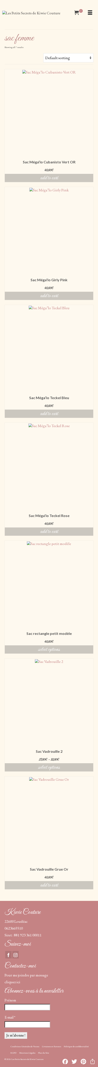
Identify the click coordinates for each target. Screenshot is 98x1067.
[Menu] (90, 13)
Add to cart (49, 178)
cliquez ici (12, 981)
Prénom (10, 1000)
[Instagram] (15, 954)
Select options (49, 649)
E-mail (10, 1017)
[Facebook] (8, 954)
